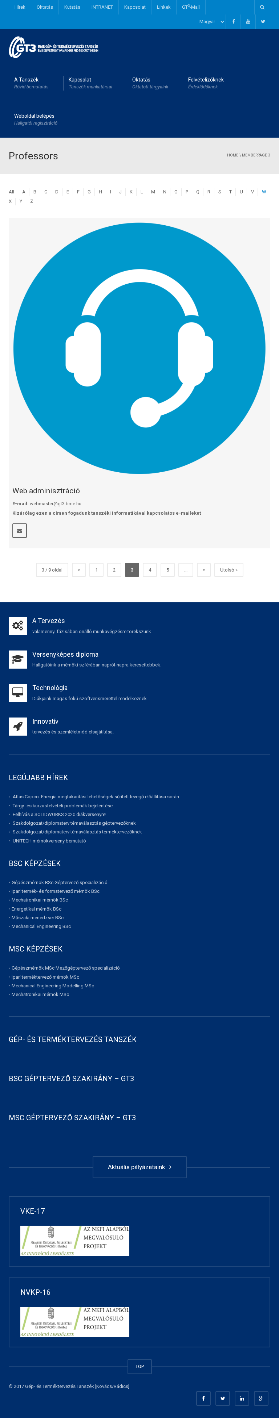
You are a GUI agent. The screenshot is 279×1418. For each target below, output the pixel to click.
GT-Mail (191, 7)
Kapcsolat (135, 7)
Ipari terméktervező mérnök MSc (45, 976)
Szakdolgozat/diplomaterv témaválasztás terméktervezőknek (77, 832)
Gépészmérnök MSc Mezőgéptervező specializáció (66, 968)
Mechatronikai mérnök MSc (40, 994)
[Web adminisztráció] (139, 348)
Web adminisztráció (46, 490)
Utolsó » (229, 570)
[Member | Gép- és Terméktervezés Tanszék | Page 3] (54, 47)
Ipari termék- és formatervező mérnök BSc (56, 891)
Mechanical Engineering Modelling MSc (53, 985)
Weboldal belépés (35, 119)
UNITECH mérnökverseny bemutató (49, 840)
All (11, 191)
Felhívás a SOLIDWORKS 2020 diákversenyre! (59, 814)
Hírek (20, 7)
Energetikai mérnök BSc (36, 908)
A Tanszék (31, 83)
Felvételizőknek (206, 83)
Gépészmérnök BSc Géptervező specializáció (60, 882)
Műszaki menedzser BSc (38, 917)
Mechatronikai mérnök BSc (40, 900)
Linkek (164, 7)
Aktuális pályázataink (138, 1167)
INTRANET (102, 7)
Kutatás (72, 7)
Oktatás (45, 7)
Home (232, 155)
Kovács (104, 1386)
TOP (140, 1366)
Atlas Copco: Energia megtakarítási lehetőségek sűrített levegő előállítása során (96, 796)
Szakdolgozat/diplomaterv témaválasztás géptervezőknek (74, 823)
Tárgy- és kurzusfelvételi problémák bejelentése (63, 805)
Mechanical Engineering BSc (41, 926)
